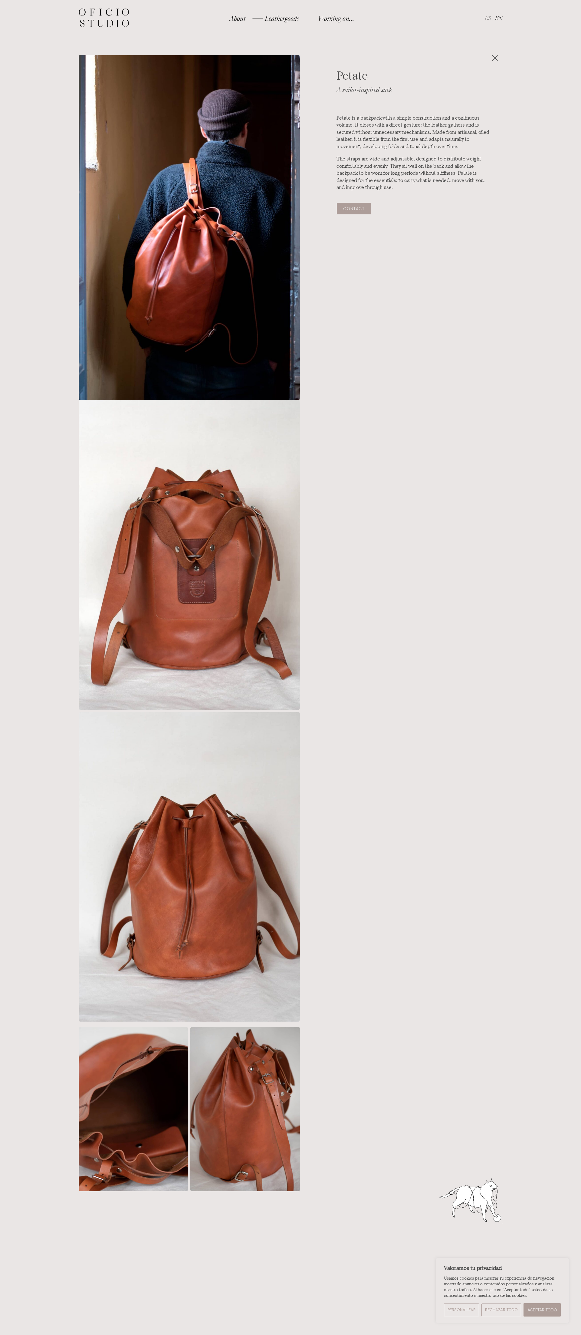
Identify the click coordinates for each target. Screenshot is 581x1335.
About (237, 18)
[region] (502, 1290)
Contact (354, 208)
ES (488, 18)
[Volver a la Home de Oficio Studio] (104, 18)
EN (498, 18)
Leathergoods (282, 18)
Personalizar (462, 1309)
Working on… (336, 18)
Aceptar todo (542, 1310)
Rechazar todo (501, 1309)
